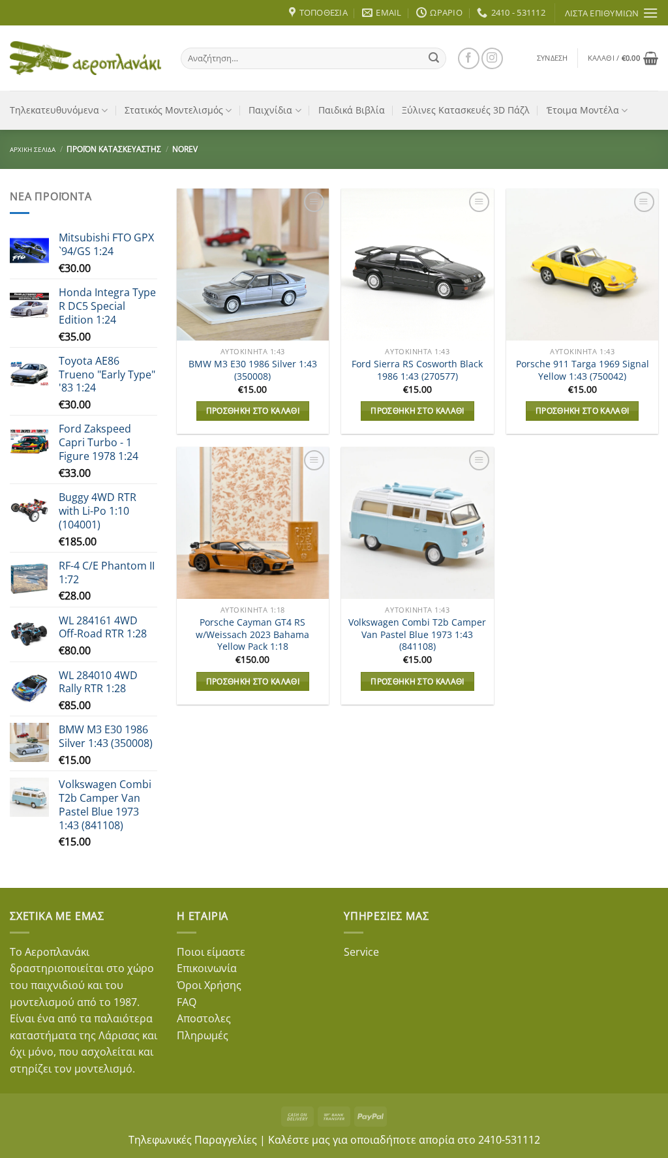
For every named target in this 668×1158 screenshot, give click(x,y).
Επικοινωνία (207, 968)
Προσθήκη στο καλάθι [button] (253, 411)
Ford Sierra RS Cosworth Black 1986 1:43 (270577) (417, 370)
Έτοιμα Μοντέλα (583, 110)
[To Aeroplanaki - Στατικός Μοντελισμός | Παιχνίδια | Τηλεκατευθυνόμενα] (85, 58)
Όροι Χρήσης (209, 985)
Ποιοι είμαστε (211, 952)
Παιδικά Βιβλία (351, 110)
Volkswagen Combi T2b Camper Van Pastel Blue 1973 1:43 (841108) (417, 634)
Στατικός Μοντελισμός (174, 110)
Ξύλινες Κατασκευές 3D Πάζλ (466, 110)
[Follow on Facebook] (468, 58)
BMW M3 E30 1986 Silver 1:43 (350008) (253, 370)
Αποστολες (204, 1018)
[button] (552, 58)
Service (361, 952)
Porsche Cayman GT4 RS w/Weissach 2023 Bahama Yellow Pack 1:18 (252, 634)
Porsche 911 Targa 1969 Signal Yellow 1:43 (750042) (582, 370)
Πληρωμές (202, 1035)
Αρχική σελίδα (32, 149)
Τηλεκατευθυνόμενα (54, 110)
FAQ (186, 1002)
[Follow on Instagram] (492, 58)
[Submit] (434, 58)
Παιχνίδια (270, 110)
